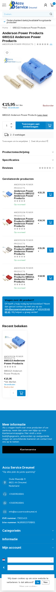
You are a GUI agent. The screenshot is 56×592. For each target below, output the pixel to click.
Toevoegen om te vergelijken (15, 141)
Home (5, 27)
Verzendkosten (13, 108)
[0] (52, 5)
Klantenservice (28, 449)
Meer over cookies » (28, 586)
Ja (38, 582)
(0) (51, 44)
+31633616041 (16, 494)
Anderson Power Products (17, 44)
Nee (46, 582)
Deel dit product (38, 141)
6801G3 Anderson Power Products (29, 27)
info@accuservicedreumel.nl (20, 309)
